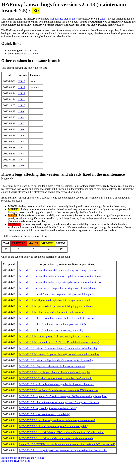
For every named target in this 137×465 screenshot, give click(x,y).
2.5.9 (21, 111)
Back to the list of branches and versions (22, 457)
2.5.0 (21, 165)
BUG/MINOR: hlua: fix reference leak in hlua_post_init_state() (52, 324)
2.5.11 (21, 99)
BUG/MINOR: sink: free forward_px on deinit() (44, 414)
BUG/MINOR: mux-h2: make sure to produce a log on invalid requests (56, 294)
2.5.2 (21, 153)
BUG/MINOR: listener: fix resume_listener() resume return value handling (58, 348)
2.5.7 (21, 123)
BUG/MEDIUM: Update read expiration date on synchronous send (54, 300)
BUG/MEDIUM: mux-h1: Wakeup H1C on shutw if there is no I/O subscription (61, 432)
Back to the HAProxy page (15, 460)
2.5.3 (21, 147)
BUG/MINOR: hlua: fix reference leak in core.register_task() (51, 330)
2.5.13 (21, 87)
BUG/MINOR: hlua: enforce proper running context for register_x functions (59, 402)
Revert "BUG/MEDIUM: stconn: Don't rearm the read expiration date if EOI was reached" (67, 444)
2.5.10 (21, 105)
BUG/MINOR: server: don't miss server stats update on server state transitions (60, 276)
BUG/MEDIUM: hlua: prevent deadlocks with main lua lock (51, 312)
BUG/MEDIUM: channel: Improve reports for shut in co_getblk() (53, 426)
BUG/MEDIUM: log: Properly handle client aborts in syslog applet (54, 372)
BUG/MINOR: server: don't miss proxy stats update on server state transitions (60, 282)
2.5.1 (21, 159)
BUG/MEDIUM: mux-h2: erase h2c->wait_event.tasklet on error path (56, 438)
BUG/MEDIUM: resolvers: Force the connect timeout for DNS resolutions (58, 390)
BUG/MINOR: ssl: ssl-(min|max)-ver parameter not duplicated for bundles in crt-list (63, 450)
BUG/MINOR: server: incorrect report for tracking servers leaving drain (57, 288)
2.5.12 (21, 93)
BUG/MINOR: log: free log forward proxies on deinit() (48, 408)
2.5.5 (21, 135)
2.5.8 (21, 117)
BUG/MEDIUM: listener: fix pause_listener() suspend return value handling (59, 354)
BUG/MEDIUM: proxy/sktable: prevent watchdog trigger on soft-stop (56, 306)
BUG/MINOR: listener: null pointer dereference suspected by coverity (56, 360)
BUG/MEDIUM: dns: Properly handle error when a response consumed (57, 420)
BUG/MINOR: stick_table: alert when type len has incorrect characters (56, 384)
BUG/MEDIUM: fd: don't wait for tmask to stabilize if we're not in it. (55, 378)
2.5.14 (103, 18)
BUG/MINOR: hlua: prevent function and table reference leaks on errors (57, 318)
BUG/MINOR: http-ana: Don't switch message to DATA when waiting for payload (63, 396)
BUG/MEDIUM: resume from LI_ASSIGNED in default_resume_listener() (59, 342)
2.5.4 (21, 141)
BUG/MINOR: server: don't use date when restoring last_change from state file (60, 270)
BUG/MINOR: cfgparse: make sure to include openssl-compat (52, 366)
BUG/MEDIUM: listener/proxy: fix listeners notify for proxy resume (55, 336)
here (35, 50)
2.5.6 (21, 129)
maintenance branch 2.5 (62, 18)
